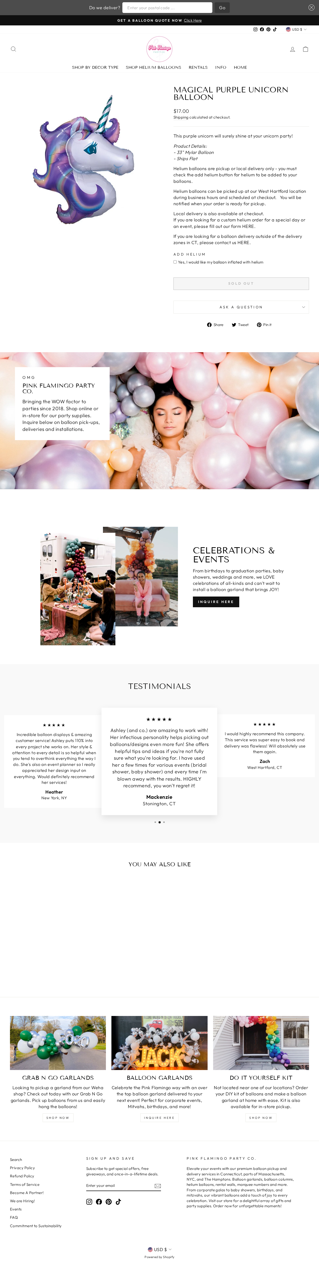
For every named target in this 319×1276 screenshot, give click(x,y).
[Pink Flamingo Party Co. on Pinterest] (109, 1202)
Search (16, 1159)
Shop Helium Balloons (153, 67)
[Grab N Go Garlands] (58, 1043)
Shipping (181, 117)
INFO (220, 67)
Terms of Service (24, 1184)
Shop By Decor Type (95, 67)
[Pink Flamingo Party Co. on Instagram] (89, 1202)
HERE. (248, 226)
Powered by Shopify (159, 1257)
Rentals (198, 67)
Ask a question (241, 307)
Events (16, 1209)
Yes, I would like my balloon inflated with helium (221, 262)
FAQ (14, 1217)
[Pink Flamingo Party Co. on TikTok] (118, 1202)
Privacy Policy (22, 1167)
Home (240, 67)
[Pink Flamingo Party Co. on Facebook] (99, 1202)
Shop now (261, 1118)
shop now (58, 1118)
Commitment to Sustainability (36, 1225)
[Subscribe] (158, 1185)
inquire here (159, 1118)
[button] (310, 7)
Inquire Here (216, 602)
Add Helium (189, 254)
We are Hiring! (22, 1201)
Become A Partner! (27, 1192)
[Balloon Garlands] (159, 1043)
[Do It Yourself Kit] (261, 1043)
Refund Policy (22, 1176)
